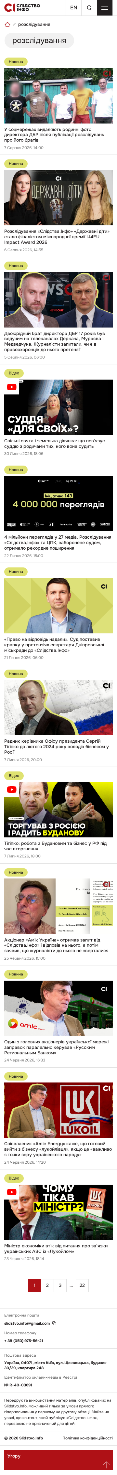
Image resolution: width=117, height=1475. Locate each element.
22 (82, 1285)
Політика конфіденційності (87, 1438)
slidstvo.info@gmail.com (27, 1323)
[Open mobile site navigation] (104, 8)
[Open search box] (89, 8)
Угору (13, 1456)
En (73, 7)
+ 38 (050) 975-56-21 (23, 1340)
